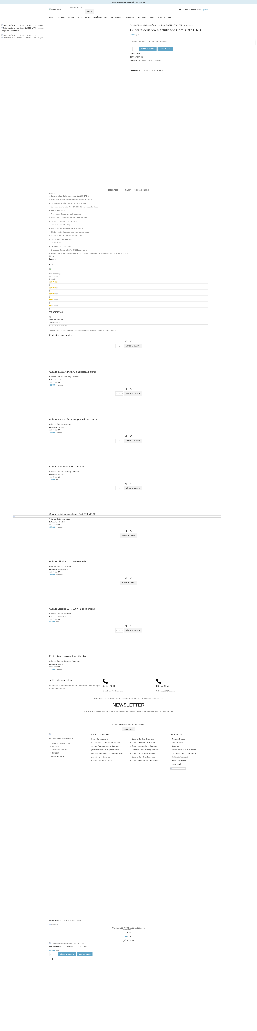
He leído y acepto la (129, 724)
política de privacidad (137, 724)
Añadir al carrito (148, 49)
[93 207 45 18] (105, 681)
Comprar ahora (84, 954)
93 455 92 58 (162, 686)
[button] (133, 630)
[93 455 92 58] (158, 681)
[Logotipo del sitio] (55, 9)
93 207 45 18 (109, 686)
